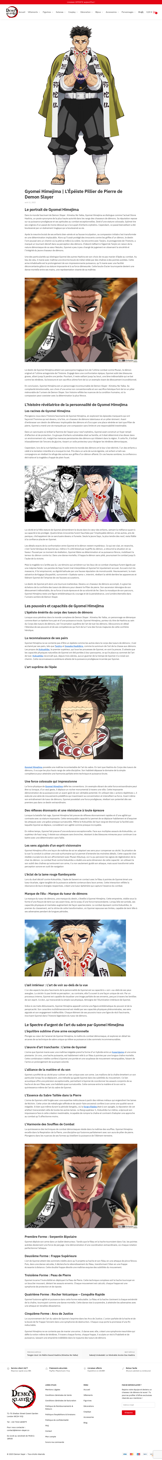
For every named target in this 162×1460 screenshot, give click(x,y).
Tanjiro (58, 646)
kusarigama (118, 1052)
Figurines (88, 1400)
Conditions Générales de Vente (58, 1395)
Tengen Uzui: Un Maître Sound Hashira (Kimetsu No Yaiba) (52, 1355)
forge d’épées (90, 1106)
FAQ (47, 1425)
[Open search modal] (143, 12)
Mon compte (50, 1436)
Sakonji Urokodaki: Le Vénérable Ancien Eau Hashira (112, 1355)
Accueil (87, 1389)
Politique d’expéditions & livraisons (60, 1414)
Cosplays (87, 1411)
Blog (85, 1422)
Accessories (89, 1417)
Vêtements (88, 1395)
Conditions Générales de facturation (60, 1400)
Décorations (89, 1406)
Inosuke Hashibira (74, 646)
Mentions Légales (52, 1389)
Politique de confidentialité (56, 1420)
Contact (48, 1431)
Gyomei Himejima (33, 767)
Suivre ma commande (54, 1442)
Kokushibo (43, 649)
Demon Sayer (19, 1454)
